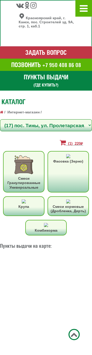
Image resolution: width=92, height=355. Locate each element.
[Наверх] (74, 336)
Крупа (23, 207)
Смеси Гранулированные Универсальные (23, 182)
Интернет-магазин (23, 112)
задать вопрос (46, 52)
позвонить (46, 64)
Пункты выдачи (46, 80)
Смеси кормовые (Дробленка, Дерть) (68, 209)
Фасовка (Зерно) (68, 161)
